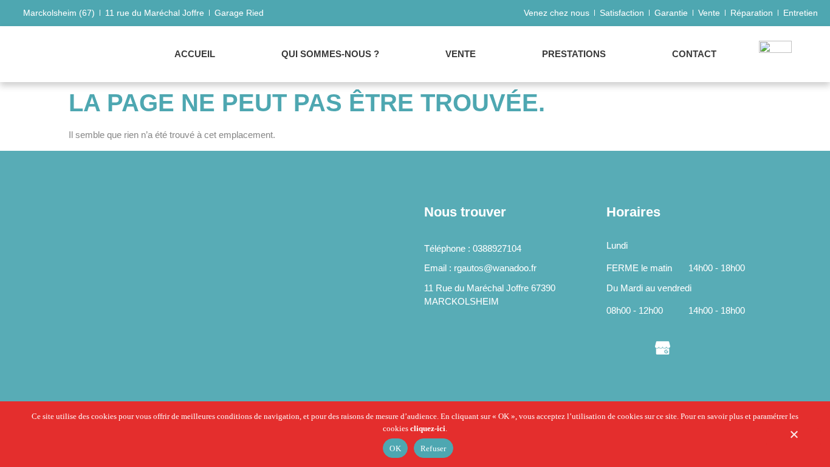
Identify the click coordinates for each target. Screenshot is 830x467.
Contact (694, 54)
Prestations (574, 54)
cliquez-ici (427, 428)
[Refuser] (793, 437)
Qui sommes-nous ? (330, 54)
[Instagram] (638, 347)
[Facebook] (614, 347)
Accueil (194, 54)
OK (395, 448)
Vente (460, 54)
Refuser (433, 448)
